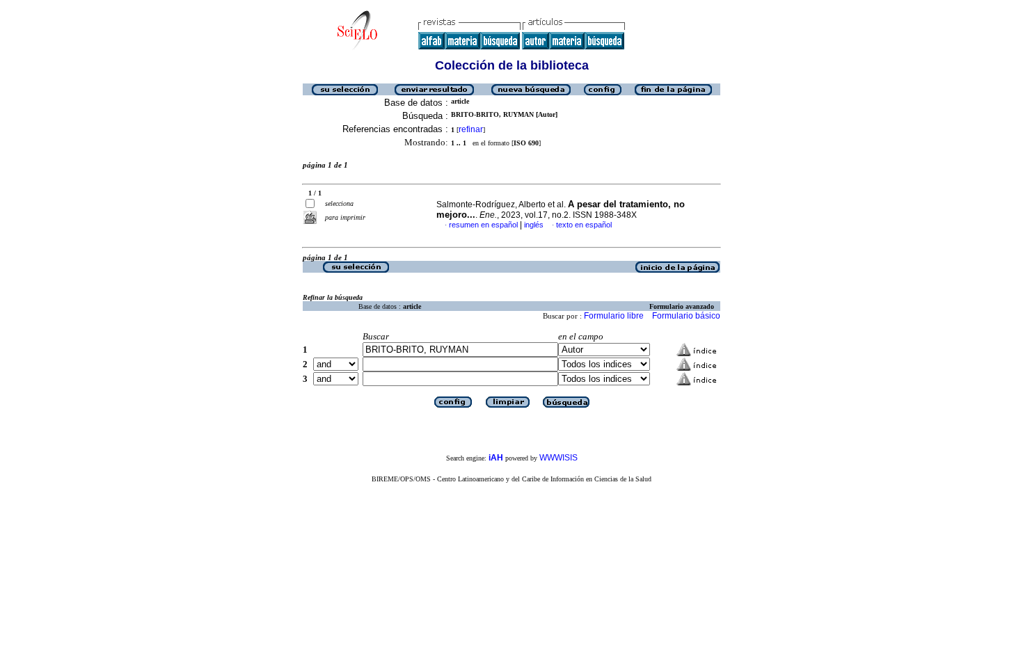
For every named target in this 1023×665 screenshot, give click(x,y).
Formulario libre (614, 316)
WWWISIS (558, 458)
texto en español (584, 225)
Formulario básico (686, 316)
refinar (471, 129)
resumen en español (483, 225)
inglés (534, 225)
